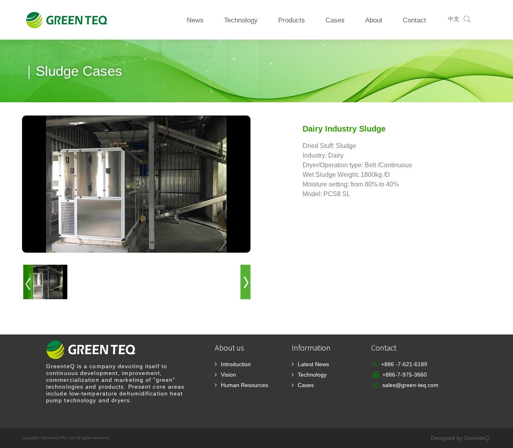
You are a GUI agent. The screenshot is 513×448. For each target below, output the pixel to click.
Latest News (313, 364)
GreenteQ (476, 438)
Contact (414, 20)
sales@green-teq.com (410, 385)
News (195, 20)
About (373, 20)
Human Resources (244, 385)
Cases (335, 20)
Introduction (236, 364)
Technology (241, 20)
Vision (228, 374)
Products (291, 20)
